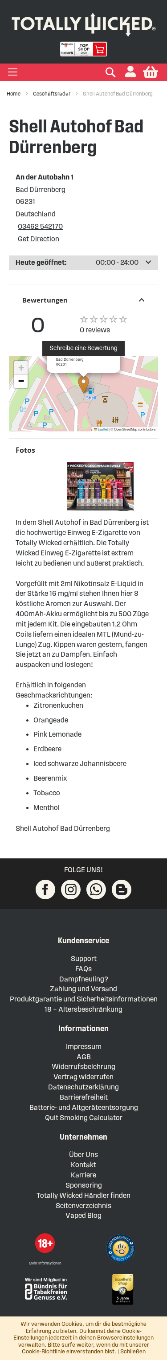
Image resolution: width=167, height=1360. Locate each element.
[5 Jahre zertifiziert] (122, 1289)
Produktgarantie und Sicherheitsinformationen (84, 999)
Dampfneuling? (83, 979)
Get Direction (38, 239)
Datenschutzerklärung (83, 1087)
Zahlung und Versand (83, 989)
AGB (84, 1057)
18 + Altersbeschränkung (83, 1009)
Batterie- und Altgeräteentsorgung (83, 1107)
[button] (130, 72)
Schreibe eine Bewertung (83, 348)
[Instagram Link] (71, 889)
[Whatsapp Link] (96, 889)
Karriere (83, 1175)
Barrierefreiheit (84, 1097)
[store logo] (83, 23)
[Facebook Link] (45, 889)
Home (14, 93)
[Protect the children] (122, 1249)
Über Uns (83, 1154)
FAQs (83, 969)
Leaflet (102, 429)
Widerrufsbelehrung (83, 1066)
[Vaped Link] (121, 889)
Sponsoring (83, 1185)
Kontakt (83, 1165)
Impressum (84, 1046)
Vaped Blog (83, 1215)
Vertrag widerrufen (83, 1077)
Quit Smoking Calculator (83, 1117)
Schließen (133, 1351)
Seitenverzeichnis (83, 1205)
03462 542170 (40, 226)
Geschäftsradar (52, 93)
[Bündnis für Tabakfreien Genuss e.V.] (45, 1288)
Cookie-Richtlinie (43, 1351)
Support (84, 958)
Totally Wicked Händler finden (83, 1195)
